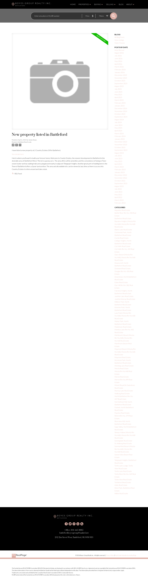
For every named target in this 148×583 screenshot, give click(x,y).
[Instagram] (74, 523)
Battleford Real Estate (24, 142)
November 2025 (121, 78)
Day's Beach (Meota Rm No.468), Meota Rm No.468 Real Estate (125, 257)
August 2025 (119, 86)
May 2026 (118, 61)
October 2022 (120, 181)
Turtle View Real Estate (123, 479)
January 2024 (120, 139)
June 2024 (118, 125)
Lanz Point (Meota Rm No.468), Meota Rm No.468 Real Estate (125, 315)
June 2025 (118, 92)
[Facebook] (66, 523)
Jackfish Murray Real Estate (125, 299)
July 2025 (118, 89)
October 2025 (120, 81)
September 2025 (121, 83)
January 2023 (120, 172)
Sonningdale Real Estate (123, 441)
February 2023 (120, 169)
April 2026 (118, 64)
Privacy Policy (110, 555)
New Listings (119, 40)
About (129, 4)
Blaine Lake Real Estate (123, 230)
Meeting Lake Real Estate (124, 366)
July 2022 (118, 189)
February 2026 (120, 69)
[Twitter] (70, 523)
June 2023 (118, 158)
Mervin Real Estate (122, 377)
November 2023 (121, 144)
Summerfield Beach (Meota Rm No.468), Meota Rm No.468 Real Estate (125, 449)
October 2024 (120, 114)
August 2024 (119, 120)
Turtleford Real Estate (123, 482)
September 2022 (121, 183)
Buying (97, 4)
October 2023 (120, 147)
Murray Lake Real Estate (124, 391)
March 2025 (119, 100)
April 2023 (118, 164)
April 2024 (118, 131)
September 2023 (121, 150)
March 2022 (119, 200)
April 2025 (118, 97)
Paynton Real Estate (122, 413)
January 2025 (120, 106)
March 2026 (119, 67)
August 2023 (119, 153)
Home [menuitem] (73, 4)
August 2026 (119, 53)
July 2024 (118, 122)
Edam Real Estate (121, 282)
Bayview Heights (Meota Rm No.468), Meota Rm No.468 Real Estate (125, 224)
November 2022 (121, 178)
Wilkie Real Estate (121, 493)
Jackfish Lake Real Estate (124, 296)
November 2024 (121, 111)
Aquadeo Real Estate (122, 210)
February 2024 (120, 136)
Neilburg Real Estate (122, 393)
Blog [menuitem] (121, 4)
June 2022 (118, 192)
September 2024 (121, 117)
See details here (18, 154)
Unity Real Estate (121, 485)
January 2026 (120, 72)
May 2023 (118, 161)
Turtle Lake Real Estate (123, 471)
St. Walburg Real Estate (123, 443)
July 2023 (118, 156)
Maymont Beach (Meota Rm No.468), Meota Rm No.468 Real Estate (125, 352)
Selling (109, 4)
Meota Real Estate (121, 368)
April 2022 (118, 197)
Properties (83, 4)
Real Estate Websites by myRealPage (125, 555)
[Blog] (81, 523)
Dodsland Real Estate (123, 268)
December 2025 (121, 75)
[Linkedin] (77, 523)
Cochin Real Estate (121, 238)
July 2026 (118, 56)
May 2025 (118, 94)
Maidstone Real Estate (123, 327)
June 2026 (118, 58)
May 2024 (118, 128)
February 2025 (120, 103)
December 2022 (121, 175)
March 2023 (119, 167)
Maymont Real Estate (123, 357)
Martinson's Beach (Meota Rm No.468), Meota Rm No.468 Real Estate (124, 338)
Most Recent (119, 50)
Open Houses (120, 43)
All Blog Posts (119, 37)
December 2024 (121, 108)
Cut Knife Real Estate (122, 246)
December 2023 (121, 142)
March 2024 (119, 133)
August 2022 (119, 186)
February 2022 (120, 203)
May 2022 (118, 195)
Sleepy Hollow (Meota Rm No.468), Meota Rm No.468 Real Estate (125, 435)
